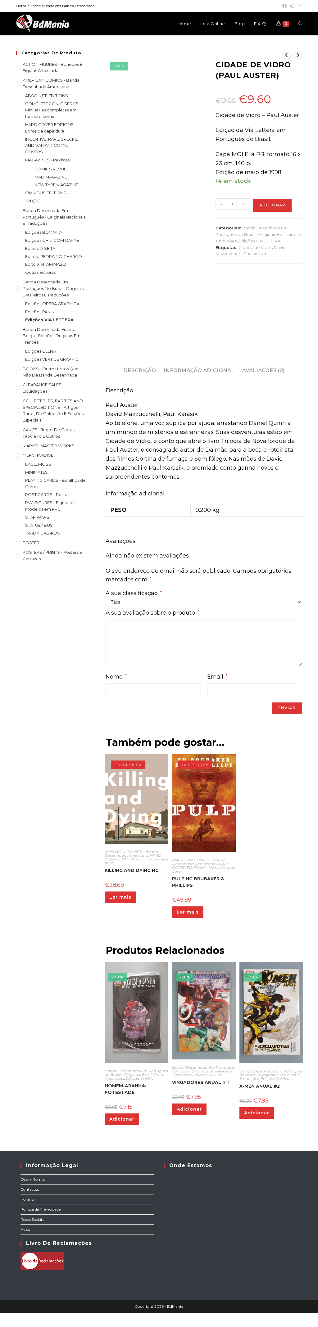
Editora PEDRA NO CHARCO (53, 256)
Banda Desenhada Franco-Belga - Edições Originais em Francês (51, 336)
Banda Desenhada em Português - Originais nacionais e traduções (54, 217)
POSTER (31, 542)
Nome (116, 676)
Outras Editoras (40, 272)
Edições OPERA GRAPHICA (52, 303)
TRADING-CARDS (42, 532)
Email (217, 676)
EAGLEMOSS (38, 464)
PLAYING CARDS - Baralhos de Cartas (55, 483)
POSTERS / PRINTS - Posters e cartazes (52, 555)
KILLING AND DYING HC (132, 870)
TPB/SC (32, 200)
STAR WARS (37, 517)
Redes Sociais (31, 1219)
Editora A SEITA (40, 248)
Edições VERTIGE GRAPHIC (52, 359)
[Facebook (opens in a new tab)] (284, 6)
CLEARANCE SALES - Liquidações (43, 388)
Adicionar (272, 205)
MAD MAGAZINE (50, 176)
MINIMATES (36, 472)
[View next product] (297, 55)
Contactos (29, 1189)
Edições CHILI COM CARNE (52, 240)
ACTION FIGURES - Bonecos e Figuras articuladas (52, 67)
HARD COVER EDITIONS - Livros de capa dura (136, 859)
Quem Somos (32, 1179)
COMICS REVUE (50, 168)
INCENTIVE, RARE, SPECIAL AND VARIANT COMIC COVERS (51, 146)
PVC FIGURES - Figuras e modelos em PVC (49, 506)
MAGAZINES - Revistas (47, 159)
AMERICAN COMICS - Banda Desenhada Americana (131, 853)
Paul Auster (255, 253)
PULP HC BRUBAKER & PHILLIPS (198, 882)
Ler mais (120, 897)
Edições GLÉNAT (41, 351)
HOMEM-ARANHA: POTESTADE (125, 1089)
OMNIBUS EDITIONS (45, 192)
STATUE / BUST (40, 525)
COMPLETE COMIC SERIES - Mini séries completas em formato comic (53, 110)
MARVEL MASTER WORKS (49, 445)
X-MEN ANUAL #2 (259, 1086)
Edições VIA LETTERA (259, 240)
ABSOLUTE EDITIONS (46, 95)
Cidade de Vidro (255, 247)
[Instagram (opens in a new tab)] (292, 6)
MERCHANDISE (38, 455)
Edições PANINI (140, 1078)
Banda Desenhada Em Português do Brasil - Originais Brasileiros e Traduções (258, 234)
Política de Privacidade (40, 1209)
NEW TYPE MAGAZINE (56, 184)
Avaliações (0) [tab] (263, 370)
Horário (27, 1199)
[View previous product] (286, 55)
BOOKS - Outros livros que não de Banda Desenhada (51, 372)
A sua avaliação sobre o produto (152, 612)
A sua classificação (134, 593)
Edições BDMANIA (43, 232)
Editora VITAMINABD (45, 264)
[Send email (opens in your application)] (299, 6)
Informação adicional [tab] (199, 370)
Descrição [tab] (139, 370)
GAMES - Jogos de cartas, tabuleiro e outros (49, 433)
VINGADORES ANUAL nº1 (200, 1082)
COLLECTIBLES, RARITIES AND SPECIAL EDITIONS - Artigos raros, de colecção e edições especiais (53, 410)
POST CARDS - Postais (47, 494)
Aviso (25, 1229)
